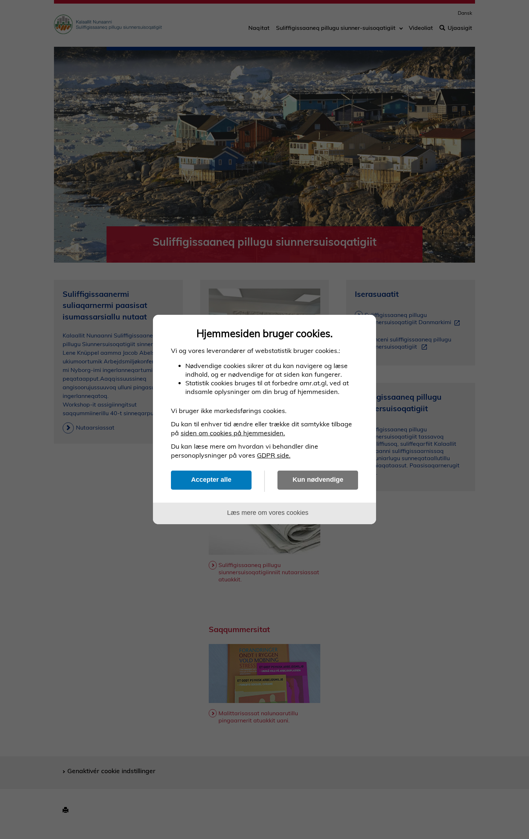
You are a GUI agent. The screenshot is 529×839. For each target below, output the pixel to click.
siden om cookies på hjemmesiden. (233, 433)
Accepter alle (211, 479)
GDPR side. (273, 455)
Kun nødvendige (318, 479)
